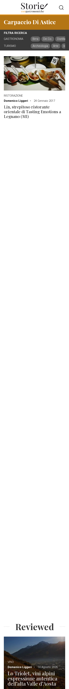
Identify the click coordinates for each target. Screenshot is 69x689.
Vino (11, 662)
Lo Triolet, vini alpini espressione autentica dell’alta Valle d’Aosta (32, 678)
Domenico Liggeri (16, 101)
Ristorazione (13, 95)
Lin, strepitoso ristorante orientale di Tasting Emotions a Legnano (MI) (32, 111)
